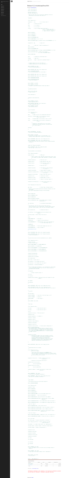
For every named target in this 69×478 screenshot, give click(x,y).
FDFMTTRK (32, 103)
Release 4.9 (2, 10)
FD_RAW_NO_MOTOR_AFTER (34, 398)
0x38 (37, 48)
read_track (30, 116)
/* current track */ (36, 259)
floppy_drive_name (36, 145)
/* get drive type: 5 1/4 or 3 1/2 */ (34, 147)
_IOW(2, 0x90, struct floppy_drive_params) (42, 232)
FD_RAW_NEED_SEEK (34, 402)
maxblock (31, 261)
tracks (34, 177)
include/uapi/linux (33, 7)
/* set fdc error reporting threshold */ (35, 132)
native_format (31, 214)
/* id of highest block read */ (39, 261)
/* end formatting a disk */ (33, 106)
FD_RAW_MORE (33, 405)
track (29, 26)
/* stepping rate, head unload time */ (40, 56)
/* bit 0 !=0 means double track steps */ (41, 28)
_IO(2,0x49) (36, 105)
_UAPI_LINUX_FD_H (34, 10)
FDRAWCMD (32, 446)
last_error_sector (36, 365)
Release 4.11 (2, 7)
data (33, 418)
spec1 (29, 56)
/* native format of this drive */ (41, 214)
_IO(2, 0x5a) (36, 454)
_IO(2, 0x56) (38, 373)
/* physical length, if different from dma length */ (43, 425)
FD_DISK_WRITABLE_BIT (31, 227)
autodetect (32, 209)
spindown (34, 170)
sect (28, 23)
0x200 (40, 407)
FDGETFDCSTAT (33, 344)
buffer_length (31, 427)
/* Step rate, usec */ (43, 159)
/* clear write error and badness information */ (36, 374)
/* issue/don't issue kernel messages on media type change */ (39, 85)
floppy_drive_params (34, 153)
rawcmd (34, 317)
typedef (29, 145)
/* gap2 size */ (36, 58)
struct (29, 20)
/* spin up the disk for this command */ (44, 396)
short (29, 209)
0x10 (34, 193)
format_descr (33, 94)
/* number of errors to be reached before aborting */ (41, 114)
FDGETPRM (37, 79)
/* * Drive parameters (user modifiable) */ (34, 151)
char (31, 145)
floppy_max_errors (34, 112)
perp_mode (34, 322)
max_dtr (34, 159)
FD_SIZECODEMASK (33, 48)
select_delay (35, 174)
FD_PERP (32, 54)
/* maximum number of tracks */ (45, 177)
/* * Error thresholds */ (31, 110)
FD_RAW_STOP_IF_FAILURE (35, 407)
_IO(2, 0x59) (36, 450)
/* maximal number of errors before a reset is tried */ (42, 118)
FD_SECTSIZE (33, 51)
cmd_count (34, 431)
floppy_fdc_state (33, 306)
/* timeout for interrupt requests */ (46, 179)
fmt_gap (29, 58)
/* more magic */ (39, 218)
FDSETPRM (32, 69)
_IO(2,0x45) (36, 83)
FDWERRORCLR (33, 373)
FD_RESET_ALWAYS (30, 298)
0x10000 (37, 414)
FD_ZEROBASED (33, 35)
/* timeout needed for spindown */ (45, 170)
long (32, 159)
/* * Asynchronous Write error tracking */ (34, 347)
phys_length (32, 425)
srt (33, 165)
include (29, 12)
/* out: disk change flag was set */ (44, 393)
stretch (29, 28)
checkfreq (31, 212)
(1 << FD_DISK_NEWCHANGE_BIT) (42, 247)
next (37, 421)
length (31, 424)
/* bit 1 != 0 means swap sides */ (48, 29)
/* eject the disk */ (31, 455)
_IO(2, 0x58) (36, 446)
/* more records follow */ (42, 405)
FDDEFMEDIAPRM (33, 77)
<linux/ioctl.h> (34, 12)
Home (1, 4)
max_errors (39, 184)
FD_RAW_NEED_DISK (34, 400)
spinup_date (35, 253)
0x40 (34, 54)
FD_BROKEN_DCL (33, 195)
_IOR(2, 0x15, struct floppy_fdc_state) (42, 344)
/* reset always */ (40, 298)
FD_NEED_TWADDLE (33, 244)
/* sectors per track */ (38, 23)
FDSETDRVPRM (33, 232)
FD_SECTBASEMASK (33, 37)
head (28, 25)
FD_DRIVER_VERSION (34, 327)
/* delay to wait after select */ (45, 174)
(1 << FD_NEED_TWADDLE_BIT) (41, 244)
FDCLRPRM (32, 66)
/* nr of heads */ (37, 25)
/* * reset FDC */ (30, 291)
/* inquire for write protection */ (43, 220)
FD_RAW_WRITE (33, 390)
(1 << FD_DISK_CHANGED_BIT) (41, 249)
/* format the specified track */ (34, 104)
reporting (29, 127)
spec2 (30, 309)
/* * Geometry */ (30, 18)
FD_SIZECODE (33, 50)
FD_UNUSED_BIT (30, 224)
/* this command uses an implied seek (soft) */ (47, 402)
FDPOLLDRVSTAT (33, 287)
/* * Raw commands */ (30, 380)
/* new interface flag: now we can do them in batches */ (38, 381)
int (31, 97)
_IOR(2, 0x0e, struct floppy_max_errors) (43, 140)
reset (29, 118)
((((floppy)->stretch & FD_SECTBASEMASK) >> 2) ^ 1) (47, 40)
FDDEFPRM (32, 74)
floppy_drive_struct (34, 240)
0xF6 (36, 91)
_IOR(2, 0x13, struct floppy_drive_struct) (43, 287)
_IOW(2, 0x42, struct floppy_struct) (40, 69)
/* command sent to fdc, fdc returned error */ (47, 414)
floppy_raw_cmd (33, 385)
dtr (30, 311)
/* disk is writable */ (41, 227)
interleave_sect (35, 181)
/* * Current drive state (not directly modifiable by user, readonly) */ (40, 238)
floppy (36, 40)
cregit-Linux (29, 1)
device (34, 97)
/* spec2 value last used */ (41, 309)
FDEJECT (32, 454)
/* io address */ (39, 316)
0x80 (37, 402)
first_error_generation (37, 363)
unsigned (29, 97)
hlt (33, 161)
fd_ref (30, 274)
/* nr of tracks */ (37, 26)
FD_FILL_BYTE (33, 91)
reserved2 (31, 443)
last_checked (35, 277)
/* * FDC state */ (30, 304)
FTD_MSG (32, 193)
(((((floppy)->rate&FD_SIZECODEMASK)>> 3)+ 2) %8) (46, 50)
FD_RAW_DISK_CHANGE (34, 393)
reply (34, 436)
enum (28, 293)
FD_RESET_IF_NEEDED (31, 295)
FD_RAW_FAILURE (33, 414)
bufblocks (31, 282)
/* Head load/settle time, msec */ (45, 161)
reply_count (35, 434)
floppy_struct (33, 20)
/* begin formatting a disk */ (33, 101)
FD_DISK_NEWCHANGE (34, 247)
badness (34, 369)
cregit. (32, 477)
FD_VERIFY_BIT (30, 220)
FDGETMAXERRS (33, 140)
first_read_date (35, 256)
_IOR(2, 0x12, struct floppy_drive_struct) (43, 285)
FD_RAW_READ (33, 388)
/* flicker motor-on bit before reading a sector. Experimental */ (39, 451)
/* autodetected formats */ (44, 209)
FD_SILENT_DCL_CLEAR (34, 198)
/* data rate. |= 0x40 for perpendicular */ (41, 45)
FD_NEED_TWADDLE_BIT (31, 218)
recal (29, 120)
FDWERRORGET (33, 375)
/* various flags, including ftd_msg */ (46, 187)
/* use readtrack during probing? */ (46, 203)
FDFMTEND (32, 105)
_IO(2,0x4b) (36, 134)
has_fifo (34, 324)
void (28, 418)
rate (28, 45)
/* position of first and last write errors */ (39, 360)
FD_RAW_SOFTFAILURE (34, 410)
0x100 (38, 327)
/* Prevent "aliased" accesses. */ (37, 272)
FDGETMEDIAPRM (33, 79)
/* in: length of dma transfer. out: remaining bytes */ (42, 424)
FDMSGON (32, 83)
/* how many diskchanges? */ (38, 264)
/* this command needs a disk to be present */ (47, 400)
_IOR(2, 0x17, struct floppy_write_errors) (43, 375)
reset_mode (31, 293)
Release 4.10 (2, 9)
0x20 (36, 195)
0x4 (38, 198)
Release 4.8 (2, 12)
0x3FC (37, 37)
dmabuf (31, 280)
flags (31, 187)
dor (33, 314)
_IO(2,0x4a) (39, 131)
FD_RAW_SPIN (33, 396)
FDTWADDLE (32, 450)
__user (31, 418)
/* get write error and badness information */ (36, 376)
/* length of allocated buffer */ (40, 427)
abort (29, 114)
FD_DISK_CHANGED (33, 249)
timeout (34, 179)
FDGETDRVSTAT (33, 285)
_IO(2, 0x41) (36, 66)
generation (31, 264)
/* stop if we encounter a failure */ (47, 407)
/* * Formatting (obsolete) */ (32, 89)
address (34, 316)
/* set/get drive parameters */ (33, 234)
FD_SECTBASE (33, 40)
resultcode (31, 439)
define (29, 10)
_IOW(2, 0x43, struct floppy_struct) (40, 74)
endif (29, 458)
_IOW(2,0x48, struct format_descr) (40, 103)
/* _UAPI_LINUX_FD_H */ (34, 458)
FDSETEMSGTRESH (33, 131)
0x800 (39, 410)
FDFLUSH (32, 134)
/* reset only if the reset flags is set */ (44, 295)
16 (39, 145)
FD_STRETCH (32, 32)
